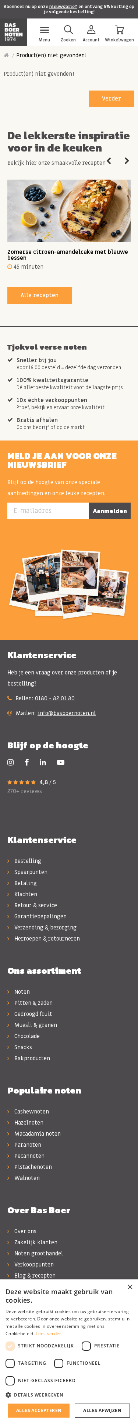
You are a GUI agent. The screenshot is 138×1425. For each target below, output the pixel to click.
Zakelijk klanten (35, 1242)
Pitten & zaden (33, 1003)
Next (127, 161)
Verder (111, 98)
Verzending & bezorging (45, 927)
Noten (21, 992)
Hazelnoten (28, 1122)
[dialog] (69, 1352)
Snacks (22, 1047)
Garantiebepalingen (40, 916)
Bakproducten (31, 1058)
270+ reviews (24, 791)
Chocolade (26, 1036)
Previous (108, 161)
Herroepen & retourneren (46, 938)
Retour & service (35, 905)
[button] (69, 1395)
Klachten (25, 894)
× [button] (129, 1287)
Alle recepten (40, 295)
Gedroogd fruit (32, 1014)
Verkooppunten (33, 1264)
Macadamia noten (37, 1133)
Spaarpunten (30, 872)
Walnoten (26, 1178)
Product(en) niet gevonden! (51, 55)
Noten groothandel (38, 1253)
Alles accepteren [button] (38, 1410)
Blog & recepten (34, 1275)
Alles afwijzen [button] (102, 1410)
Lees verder (48, 1333)
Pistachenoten (32, 1167)
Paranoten (27, 1145)
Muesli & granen (35, 1025)
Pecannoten (29, 1156)
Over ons (24, 1231)
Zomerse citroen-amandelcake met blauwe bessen (67, 255)
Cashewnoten (31, 1111)
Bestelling (27, 861)
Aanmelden (110, 510)
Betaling (25, 883)
